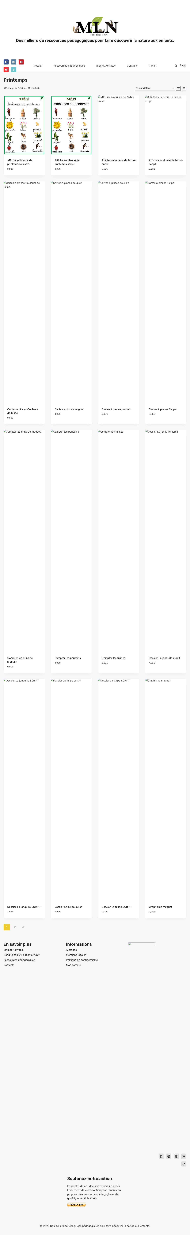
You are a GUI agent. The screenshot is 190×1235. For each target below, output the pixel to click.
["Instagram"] (13, 61)
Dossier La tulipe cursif (68, 906)
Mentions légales (76, 954)
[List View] (184, 88)
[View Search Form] (175, 65)
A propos (71, 949)
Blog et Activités (106, 65)
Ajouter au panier (65, 423)
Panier (152, 65)
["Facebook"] (6, 61)
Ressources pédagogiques (69, 65)
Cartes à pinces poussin (116, 409)
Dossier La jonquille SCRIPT (24, 906)
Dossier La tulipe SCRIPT (117, 906)
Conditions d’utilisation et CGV (22, 954)
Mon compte (73, 965)
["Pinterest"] (21, 61)
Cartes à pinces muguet (69, 409)
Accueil (38, 65)
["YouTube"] (6, 69)
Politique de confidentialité (82, 959)
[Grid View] (178, 88)
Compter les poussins (67, 658)
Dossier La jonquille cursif (164, 658)
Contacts (132, 65)
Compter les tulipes (113, 658)
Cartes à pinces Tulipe (162, 409)
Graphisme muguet (160, 906)
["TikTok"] (13, 69)
